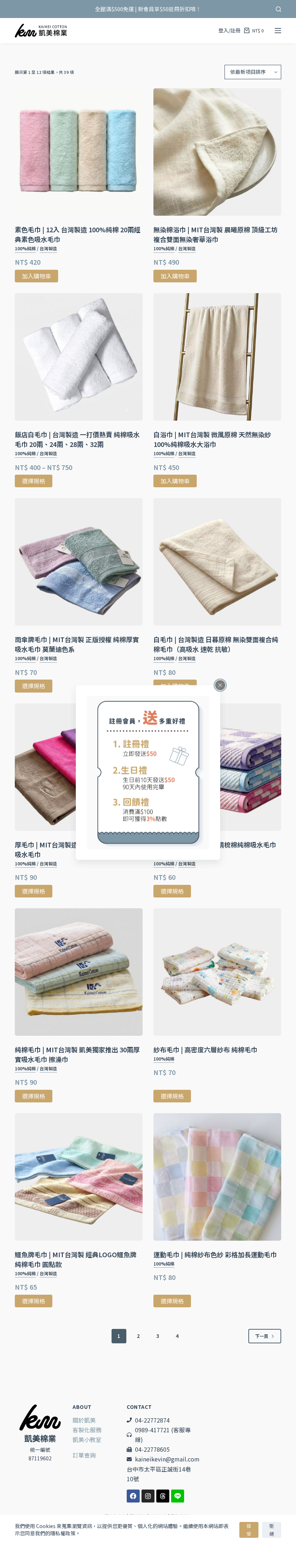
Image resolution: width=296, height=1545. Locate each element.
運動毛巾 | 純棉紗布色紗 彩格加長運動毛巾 (215, 1254)
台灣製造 (48, 248)
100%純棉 (25, 248)
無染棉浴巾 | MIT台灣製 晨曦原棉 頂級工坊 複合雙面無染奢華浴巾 (215, 234)
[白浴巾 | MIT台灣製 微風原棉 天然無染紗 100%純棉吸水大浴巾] (217, 357)
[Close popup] (220, 685)
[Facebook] (133, 1496)
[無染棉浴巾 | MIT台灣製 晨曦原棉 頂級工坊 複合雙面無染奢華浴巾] (217, 152)
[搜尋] (278, 9)
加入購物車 (36, 276)
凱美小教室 (87, 1439)
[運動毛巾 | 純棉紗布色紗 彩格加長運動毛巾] (217, 1177)
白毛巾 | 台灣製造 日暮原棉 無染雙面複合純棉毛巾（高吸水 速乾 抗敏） (215, 644)
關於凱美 (84, 1420)
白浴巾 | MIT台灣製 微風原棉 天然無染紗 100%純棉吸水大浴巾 (212, 439)
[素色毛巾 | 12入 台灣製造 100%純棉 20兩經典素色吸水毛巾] (79, 152)
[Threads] (162, 1496)
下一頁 (261, 1336)
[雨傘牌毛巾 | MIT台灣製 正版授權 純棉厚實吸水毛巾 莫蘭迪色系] (79, 562)
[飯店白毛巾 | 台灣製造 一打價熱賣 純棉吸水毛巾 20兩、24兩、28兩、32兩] (79, 357)
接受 (249, 1529)
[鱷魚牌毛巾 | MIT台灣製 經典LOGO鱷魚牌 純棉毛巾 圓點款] (79, 1177)
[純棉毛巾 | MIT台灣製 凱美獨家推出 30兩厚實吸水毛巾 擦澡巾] (79, 972)
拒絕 (271, 1529)
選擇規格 (33, 480)
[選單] (278, 30)
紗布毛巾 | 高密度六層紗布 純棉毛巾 (205, 1049)
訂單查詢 (84, 1455)
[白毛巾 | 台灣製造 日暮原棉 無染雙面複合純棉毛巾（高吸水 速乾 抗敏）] (217, 562)
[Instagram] (148, 1496)
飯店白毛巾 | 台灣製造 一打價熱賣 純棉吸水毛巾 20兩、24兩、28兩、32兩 (77, 439)
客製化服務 (87, 1429)
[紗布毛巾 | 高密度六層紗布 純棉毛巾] (217, 972)
